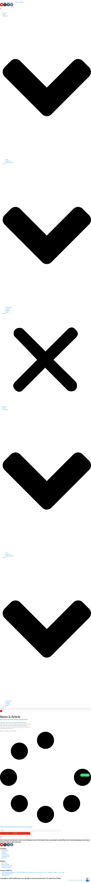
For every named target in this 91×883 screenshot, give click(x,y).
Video (6, 159)
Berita (4, 313)
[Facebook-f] (8, 4)
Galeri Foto (8, 161)
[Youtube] (1, 4)
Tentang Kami (8, 307)
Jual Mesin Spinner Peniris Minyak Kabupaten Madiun (13, 722)
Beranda (5, 13)
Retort (4, 14)
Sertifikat (7, 310)
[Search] (1, 711)
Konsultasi (86, 775)
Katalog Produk (9, 162)
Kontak (7, 312)
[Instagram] (5, 4)
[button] (45, 360)
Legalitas (7, 309)
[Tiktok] (11, 4)
